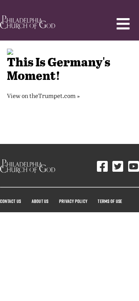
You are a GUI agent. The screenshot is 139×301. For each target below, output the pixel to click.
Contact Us (10, 201)
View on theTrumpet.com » (43, 95)
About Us (40, 201)
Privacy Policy (73, 201)
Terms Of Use (110, 201)
